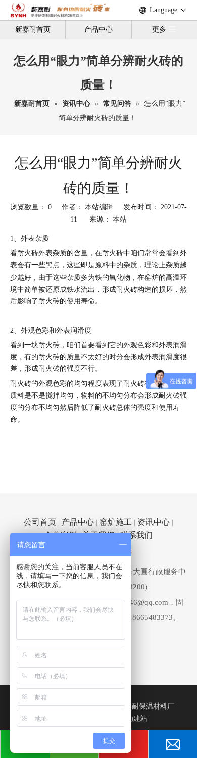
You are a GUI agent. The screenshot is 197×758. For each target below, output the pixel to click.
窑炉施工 (116, 522)
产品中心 (98, 29)
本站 (120, 219)
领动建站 (133, 718)
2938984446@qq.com (132, 602)
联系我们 (136, 535)
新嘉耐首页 (33, 29)
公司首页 (40, 522)
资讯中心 (153, 522)
